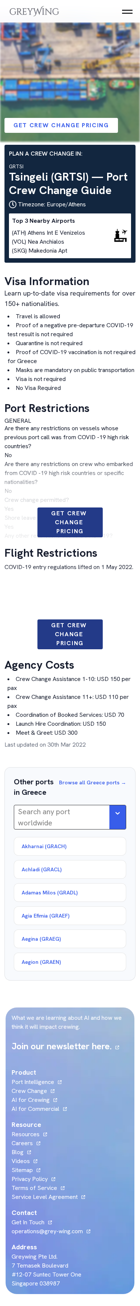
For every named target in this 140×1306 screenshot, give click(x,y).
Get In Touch (32, 1222)
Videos (24, 1161)
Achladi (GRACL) (42, 869)
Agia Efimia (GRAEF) (45, 915)
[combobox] (19, 817)
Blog (21, 1152)
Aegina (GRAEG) (41, 938)
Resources (26, 1134)
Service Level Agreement (45, 1197)
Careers (26, 1143)
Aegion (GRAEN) (41, 962)
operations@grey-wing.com (47, 1231)
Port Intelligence (33, 1082)
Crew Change (29, 1091)
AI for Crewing (31, 1100)
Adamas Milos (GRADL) (50, 892)
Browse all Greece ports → (92, 782)
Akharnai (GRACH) (44, 846)
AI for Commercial (35, 1109)
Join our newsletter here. (65, 1046)
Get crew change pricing (61, 125)
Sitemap (22, 1170)
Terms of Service (34, 1188)
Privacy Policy (30, 1179)
